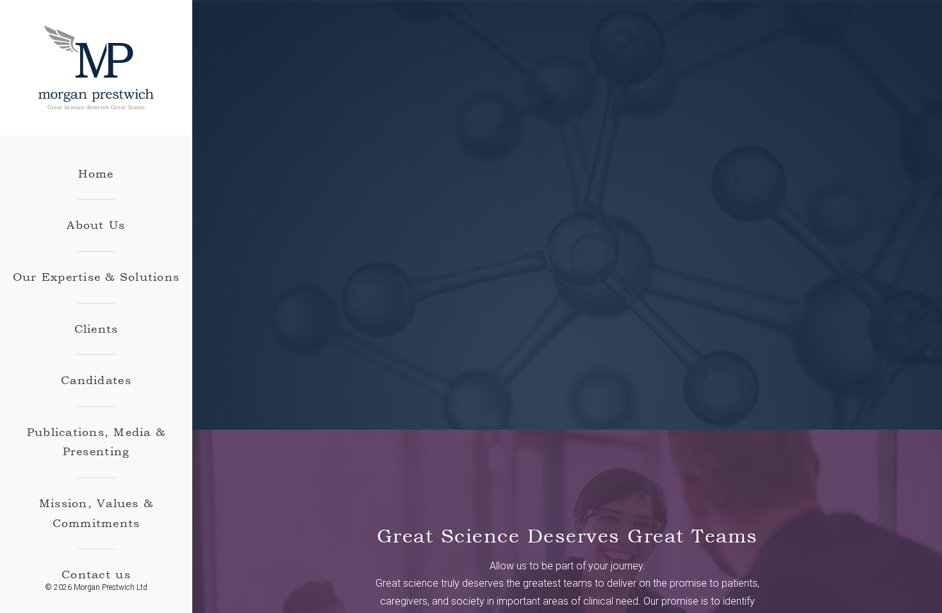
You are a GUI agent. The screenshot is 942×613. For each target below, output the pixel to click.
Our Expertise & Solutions (96, 276)
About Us (96, 224)
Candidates (96, 380)
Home (95, 173)
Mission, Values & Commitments (96, 513)
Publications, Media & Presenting (96, 441)
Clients (96, 328)
